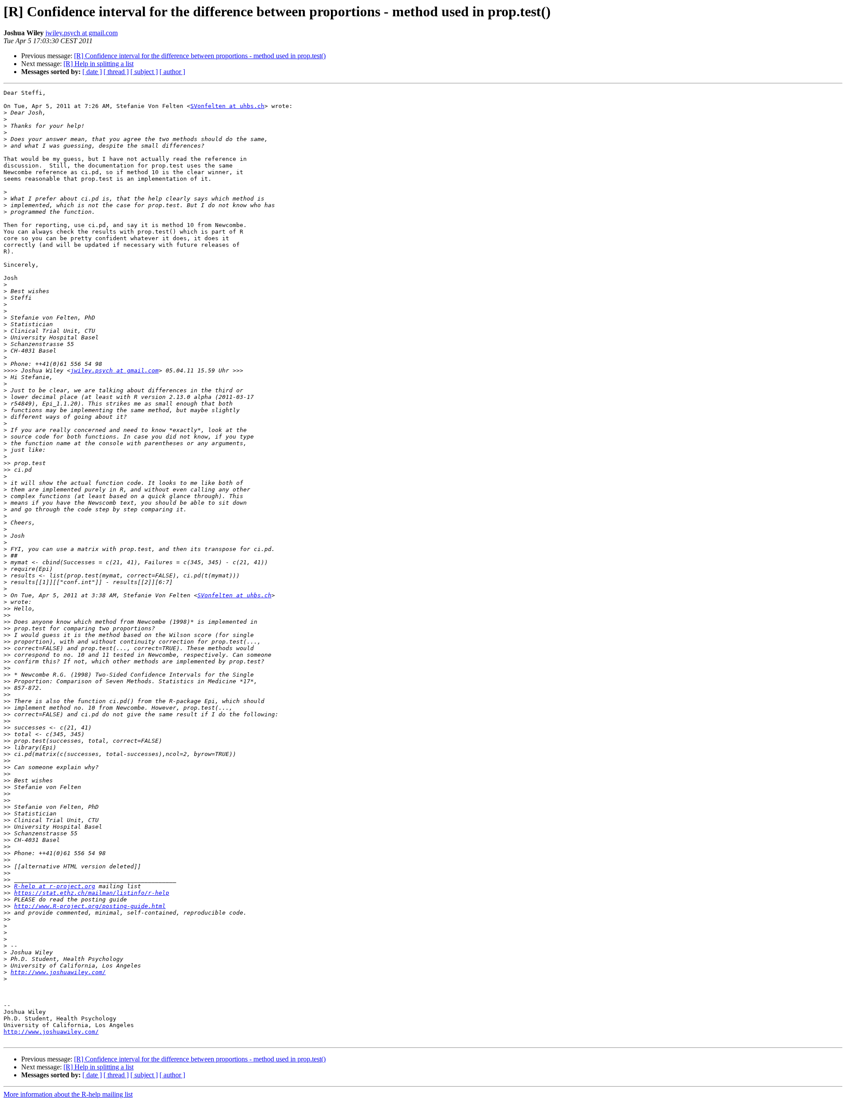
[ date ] (92, 71)
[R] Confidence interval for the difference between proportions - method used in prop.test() (200, 56)
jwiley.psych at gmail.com (81, 33)
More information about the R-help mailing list (68, 1094)
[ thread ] (116, 71)
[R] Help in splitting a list (98, 63)
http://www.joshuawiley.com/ (58, 972)
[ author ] (172, 71)
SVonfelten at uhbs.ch (227, 106)
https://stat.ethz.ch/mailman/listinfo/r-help (91, 893)
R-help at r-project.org (54, 886)
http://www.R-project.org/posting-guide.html (90, 906)
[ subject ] (144, 71)
